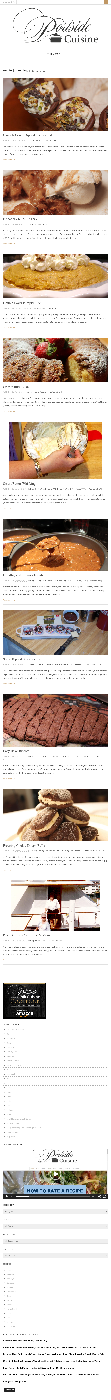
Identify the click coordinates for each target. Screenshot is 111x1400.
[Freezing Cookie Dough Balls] (55, 815)
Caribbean (11, 1283)
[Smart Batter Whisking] (55, 450)
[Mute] (99, 1196)
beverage (10, 1278)
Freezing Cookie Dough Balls (24, 845)
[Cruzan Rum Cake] (55, 360)
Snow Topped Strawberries (21, 659)
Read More (7, 159)
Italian (43, 140)
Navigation (55, 54)
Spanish (10, 1322)
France (9, 1300)
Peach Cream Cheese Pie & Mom (26, 935)
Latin (8, 1317)
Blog (30, 140)
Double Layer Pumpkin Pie (22, 302)
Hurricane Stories (14, 1065)
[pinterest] (6, 2)
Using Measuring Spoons (15, 1381)
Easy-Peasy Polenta (12, 1367)
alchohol (10, 1270)
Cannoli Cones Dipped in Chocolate (28, 135)
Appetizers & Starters (15, 1029)
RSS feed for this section (35, 71)
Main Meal (11, 1074)
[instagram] (13, 2)
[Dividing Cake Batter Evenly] (55, 545)
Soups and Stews (13, 1123)
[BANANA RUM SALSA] (55, 192)
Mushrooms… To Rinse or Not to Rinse (79, 1374)
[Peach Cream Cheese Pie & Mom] (55, 905)
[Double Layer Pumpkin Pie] (55, 276)
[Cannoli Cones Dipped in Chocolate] (55, 104)
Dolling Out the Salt (31, 1367)
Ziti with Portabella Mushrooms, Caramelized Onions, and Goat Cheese (38, 1347)
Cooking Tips (39, 489)
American (10, 1274)
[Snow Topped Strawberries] (55, 632)
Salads (9, 1105)
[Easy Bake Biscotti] (55, 720)
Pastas (9, 1087)
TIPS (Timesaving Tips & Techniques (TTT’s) (69, 489)
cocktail (10, 1287)
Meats (9, 1078)
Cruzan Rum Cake (16, 386)
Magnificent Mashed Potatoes (47, 1361)
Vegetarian (11, 1137)
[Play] (6, 1196)
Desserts (36, 140)
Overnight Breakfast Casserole (18, 1361)
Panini (9, 1083)
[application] (55, 1174)
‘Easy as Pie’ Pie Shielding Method (20, 1374)
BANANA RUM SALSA (20, 219)
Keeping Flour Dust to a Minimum (58, 1367)
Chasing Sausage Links (48, 1374)
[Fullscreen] (104, 1196)
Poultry (9, 1092)
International (12, 1309)
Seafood (10, 1110)
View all (10, 1389)
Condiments (11, 1047)
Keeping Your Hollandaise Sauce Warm (81, 1361)
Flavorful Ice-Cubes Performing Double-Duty (25, 1340)
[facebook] (11, 2)
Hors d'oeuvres (13, 1061)
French (9, 1304)
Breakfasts (11, 1038)
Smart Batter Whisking (19, 483)
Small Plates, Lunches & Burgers (19, 1119)
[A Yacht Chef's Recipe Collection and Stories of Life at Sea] (55, 45)
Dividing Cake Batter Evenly (23, 575)
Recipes (43, 392)
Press (9, 1096)
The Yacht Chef (54, 140)
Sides (9, 1114)
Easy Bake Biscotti (16, 750)
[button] (55, 1174)
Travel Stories (12, 1132)
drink (9, 1296)
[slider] (53, 1196)
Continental (11, 1291)
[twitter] (9, 2)
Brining (9, 1043)
